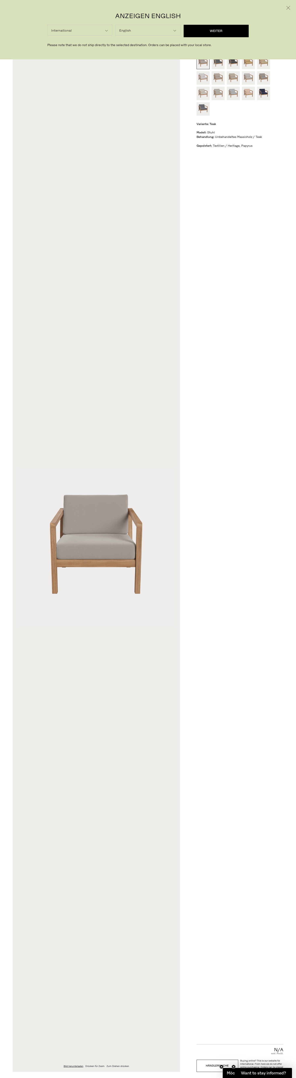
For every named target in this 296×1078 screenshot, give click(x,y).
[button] (263, 1073)
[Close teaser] (221, 1067)
